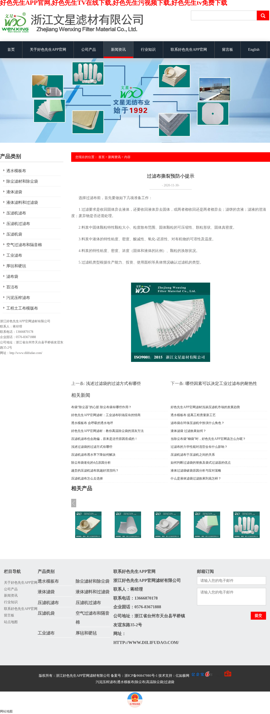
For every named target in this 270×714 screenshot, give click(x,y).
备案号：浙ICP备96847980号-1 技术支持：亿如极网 (150, 676)
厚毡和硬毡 (16, 266)
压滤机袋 (14, 234)
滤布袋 (12, 276)
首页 (11, 50)
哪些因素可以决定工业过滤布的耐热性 (221, 383)
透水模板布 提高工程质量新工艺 (193, 415)
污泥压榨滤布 (18, 298)
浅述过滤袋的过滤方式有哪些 (113, 383)
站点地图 (11, 622)
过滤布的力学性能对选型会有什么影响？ (199, 447)
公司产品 (88, 50)
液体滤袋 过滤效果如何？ (188, 431)
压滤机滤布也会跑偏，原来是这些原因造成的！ (104, 439)
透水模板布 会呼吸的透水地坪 (92, 423)
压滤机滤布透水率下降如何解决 (93, 455)
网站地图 (6, 711)
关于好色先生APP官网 (48, 50)
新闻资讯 (118, 50)
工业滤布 (14, 255)
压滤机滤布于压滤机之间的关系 (193, 455)
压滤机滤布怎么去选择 (87, 478)
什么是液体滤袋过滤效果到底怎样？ (196, 478)
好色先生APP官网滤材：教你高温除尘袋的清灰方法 (107, 431)
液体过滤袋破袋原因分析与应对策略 (196, 470)
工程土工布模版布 (22, 308)
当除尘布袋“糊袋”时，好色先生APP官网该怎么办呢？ (208, 439)
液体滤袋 (14, 192)
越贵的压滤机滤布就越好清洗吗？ (95, 470)
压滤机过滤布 (18, 224)
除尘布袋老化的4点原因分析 (91, 462)
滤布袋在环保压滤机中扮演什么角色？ (197, 423)
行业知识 (148, 50)
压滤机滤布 (16, 213)
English (253, 50)
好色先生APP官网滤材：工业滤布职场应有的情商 (106, 415)
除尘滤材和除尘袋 (22, 181)
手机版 (218, 676)
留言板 (227, 50)
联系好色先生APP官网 (189, 50)
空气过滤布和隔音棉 (24, 245)
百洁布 (12, 287)
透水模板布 (16, 171)
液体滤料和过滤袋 (22, 202)
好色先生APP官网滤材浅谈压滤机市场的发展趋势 (205, 407)
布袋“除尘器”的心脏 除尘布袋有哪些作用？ (101, 407)
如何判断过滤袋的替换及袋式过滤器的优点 (201, 462)
